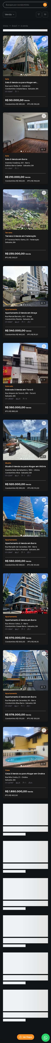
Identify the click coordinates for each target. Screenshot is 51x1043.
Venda (8, 14)
